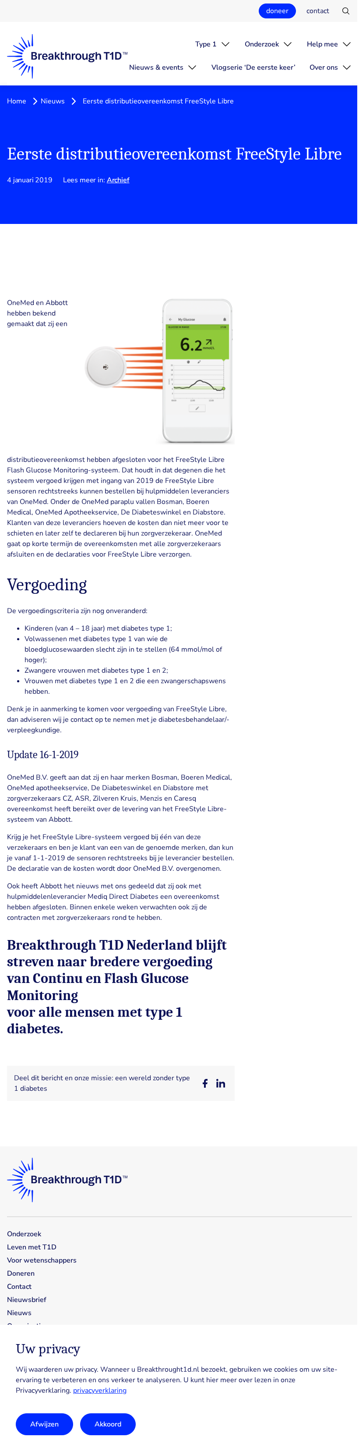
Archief (118, 180)
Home (16, 101)
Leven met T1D (31, 1247)
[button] (205, 1083)
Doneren (21, 1273)
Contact (19, 1287)
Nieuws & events (156, 67)
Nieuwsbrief (26, 1300)
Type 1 (206, 44)
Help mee (322, 44)
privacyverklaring (100, 1390)
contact (317, 11)
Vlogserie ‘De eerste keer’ (253, 67)
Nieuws (53, 101)
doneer (277, 11)
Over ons (324, 67)
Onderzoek (262, 44)
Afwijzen (44, 1424)
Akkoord (108, 1424)
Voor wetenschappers (42, 1260)
